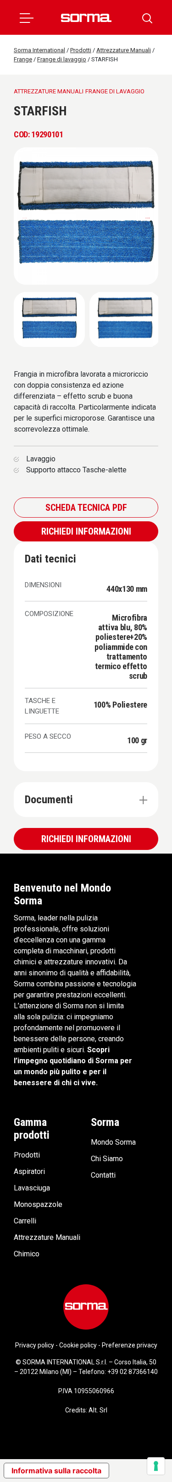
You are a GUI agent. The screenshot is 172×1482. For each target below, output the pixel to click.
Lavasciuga (32, 1188)
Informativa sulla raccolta (56, 1470)
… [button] (147, 215)
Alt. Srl (98, 1410)
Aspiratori (29, 1171)
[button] (26, 17)
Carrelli (25, 1221)
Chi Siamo (107, 1158)
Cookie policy (78, 1345)
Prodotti (27, 1155)
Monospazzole (38, 1204)
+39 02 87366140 (132, 1371)
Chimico (26, 1253)
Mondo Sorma (113, 1142)
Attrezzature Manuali (47, 1237)
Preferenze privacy (129, 1345)
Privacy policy (34, 1345)
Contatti (103, 1175)
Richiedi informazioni (86, 531)
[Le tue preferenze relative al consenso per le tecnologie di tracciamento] (156, 1466)
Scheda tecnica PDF (86, 507)
